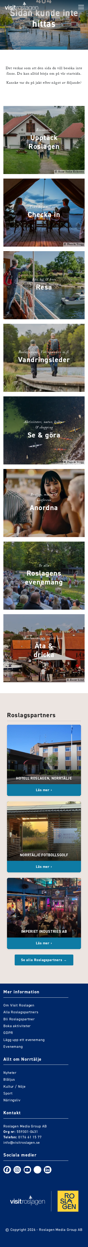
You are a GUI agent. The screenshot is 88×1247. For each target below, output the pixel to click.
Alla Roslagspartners (20, 1012)
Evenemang (13, 1046)
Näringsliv (12, 1100)
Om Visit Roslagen (18, 1005)
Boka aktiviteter (17, 1026)
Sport (8, 1093)
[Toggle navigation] (81, 7)
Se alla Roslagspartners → (44, 959)
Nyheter (9, 1072)
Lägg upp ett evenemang (24, 1039)
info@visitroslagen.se (21, 1142)
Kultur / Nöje (14, 1086)
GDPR (8, 1032)
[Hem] (21, 7)
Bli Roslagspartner (19, 1019)
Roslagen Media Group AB (61, 1229)
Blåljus (9, 1079)
